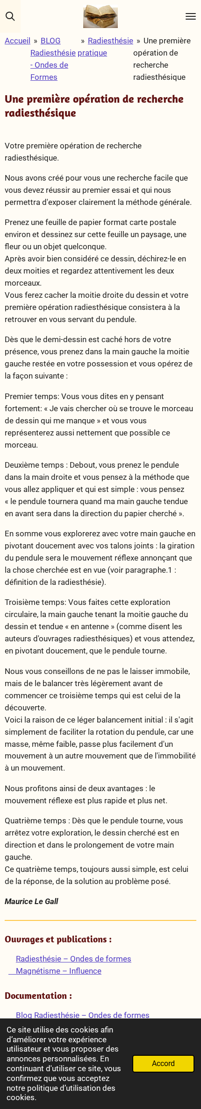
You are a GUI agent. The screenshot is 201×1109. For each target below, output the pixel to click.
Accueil (17, 40)
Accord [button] (163, 1064)
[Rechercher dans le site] (10, 16)
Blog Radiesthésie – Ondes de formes (82, 1015)
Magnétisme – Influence (54, 971)
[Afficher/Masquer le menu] (190, 16)
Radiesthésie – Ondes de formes (73, 958)
